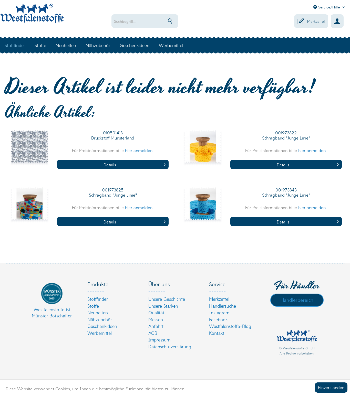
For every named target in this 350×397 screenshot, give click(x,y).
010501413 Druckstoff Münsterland (112, 135)
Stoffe (93, 306)
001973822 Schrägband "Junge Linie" (286, 135)
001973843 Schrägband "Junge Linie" (286, 192)
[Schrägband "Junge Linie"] (203, 150)
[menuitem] (160, 21)
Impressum (159, 339)
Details (110, 164)
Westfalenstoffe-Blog (230, 326)
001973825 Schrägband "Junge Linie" (113, 192)
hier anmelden (138, 150)
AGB (152, 333)
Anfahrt (155, 326)
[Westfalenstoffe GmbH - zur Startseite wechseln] (32, 16)
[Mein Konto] (337, 21)
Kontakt (216, 333)
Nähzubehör (99, 319)
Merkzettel (219, 299)
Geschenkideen (102, 326)
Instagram (219, 312)
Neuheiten (97, 312)
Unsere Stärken (163, 306)
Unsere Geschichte (166, 299)
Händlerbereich (297, 299)
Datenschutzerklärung (169, 346)
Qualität (156, 312)
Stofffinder (97, 299)
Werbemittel (99, 333)
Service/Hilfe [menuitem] (329, 6)
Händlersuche (222, 306)
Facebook (218, 319)
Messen (155, 319)
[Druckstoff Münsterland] (30, 150)
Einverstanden (331, 387)
